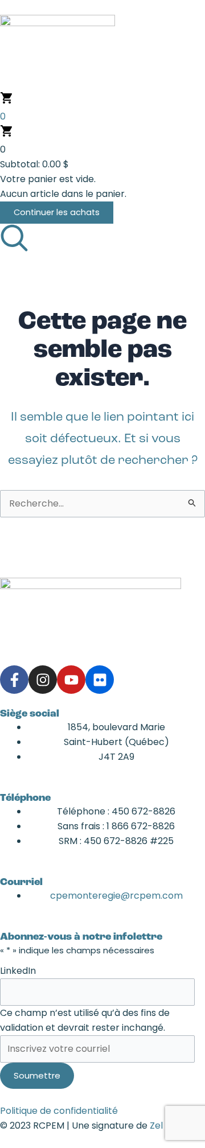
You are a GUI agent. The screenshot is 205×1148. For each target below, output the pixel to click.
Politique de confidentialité (59, 1110)
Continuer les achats (57, 212)
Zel (156, 1125)
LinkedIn (18, 970)
